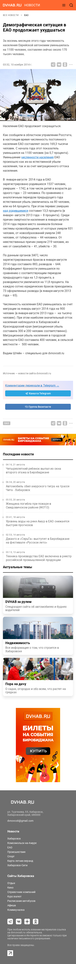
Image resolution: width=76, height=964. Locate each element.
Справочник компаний (21, 892)
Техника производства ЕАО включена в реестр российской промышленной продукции (39, 558)
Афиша (11, 905)
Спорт (11, 856)
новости (32, 5)
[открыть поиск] (71, 5)
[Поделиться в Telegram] (53, 64)
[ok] (35, 921)
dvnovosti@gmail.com (20, 820)
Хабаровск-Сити (17, 865)
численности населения (37, 157)
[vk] (18, 921)
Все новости (11, 15)
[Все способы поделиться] (71, 64)
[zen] (27, 921)
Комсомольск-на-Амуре (22, 843)
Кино (10, 887)
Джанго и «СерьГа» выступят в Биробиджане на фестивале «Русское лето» (37, 540)
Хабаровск (14, 838)
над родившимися (15, 210)
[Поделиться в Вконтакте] (59, 64)
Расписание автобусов (21, 900)
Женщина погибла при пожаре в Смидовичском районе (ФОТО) (28, 505)
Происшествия (16, 851)
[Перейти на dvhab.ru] (12, 5)
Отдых (11, 883)
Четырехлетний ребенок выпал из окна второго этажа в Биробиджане (33, 470)
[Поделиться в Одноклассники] (65, 64)
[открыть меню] (64, 5)
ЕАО (26, 15)
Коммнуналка (16, 909)
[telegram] (10, 921)
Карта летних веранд (20, 860)
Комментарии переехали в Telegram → (32, 385)
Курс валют (14, 896)
